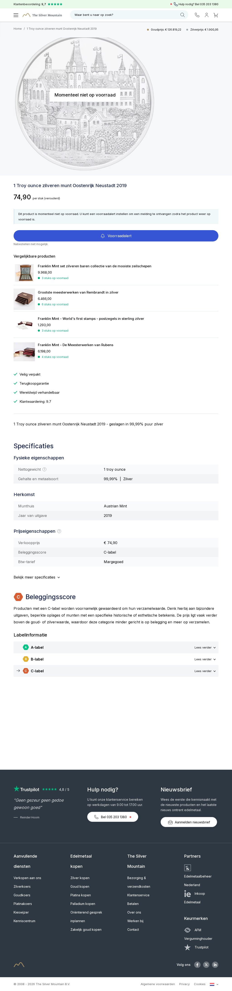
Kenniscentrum (24, 921)
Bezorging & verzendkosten (138, 882)
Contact (133, 929)
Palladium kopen (82, 904)
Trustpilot (201, 947)
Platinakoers (23, 904)
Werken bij (135, 921)
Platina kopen (80, 895)
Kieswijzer (21, 912)
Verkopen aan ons (27, 878)
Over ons (134, 912)
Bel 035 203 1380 (114, 817)
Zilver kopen (79, 878)
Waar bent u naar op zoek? (94, 15)
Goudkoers (22, 895)
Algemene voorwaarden (158, 984)
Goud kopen (79, 886)
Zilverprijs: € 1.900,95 (204, 29)
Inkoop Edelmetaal (194, 898)
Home (18, 28)
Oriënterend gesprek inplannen (86, 916)
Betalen (133, 904)
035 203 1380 (209, 4)
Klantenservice (138, 895)
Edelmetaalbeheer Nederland (198, 880)
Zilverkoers (22, 886)
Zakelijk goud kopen (86, 929)
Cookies (199, 984)
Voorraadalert (118, 236)
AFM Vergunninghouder (198, 934)
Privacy (184, 984)
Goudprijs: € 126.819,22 (166, 29)
